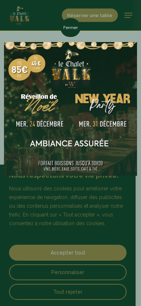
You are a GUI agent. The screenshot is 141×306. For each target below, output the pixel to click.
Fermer (70, 27)
